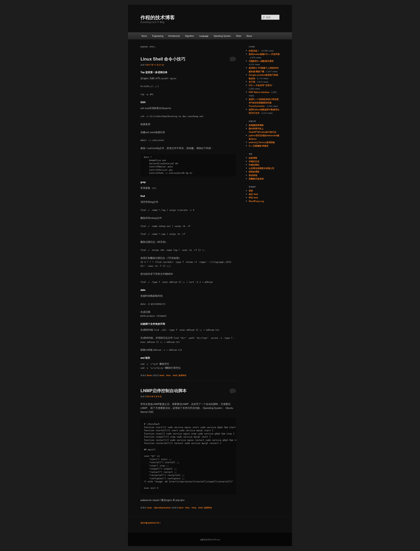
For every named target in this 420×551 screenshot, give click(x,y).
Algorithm (189, 35)
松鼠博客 (253, 157)
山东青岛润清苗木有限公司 (261, 168)
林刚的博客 (254, 171)
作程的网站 (254, 164)
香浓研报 (253, 175)
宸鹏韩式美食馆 (256, 178)
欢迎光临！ (254, 50)
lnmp (194, 507)
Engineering (157, 35)
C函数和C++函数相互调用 (261, 60)
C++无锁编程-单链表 (258, 145)
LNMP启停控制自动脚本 (163, 390)
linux (168, 375)
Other (238, 35)
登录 (251, 190)
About (249, 35)
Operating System (222, 35)
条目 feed (253, 194)
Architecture (174, 35)
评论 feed (253, 197)
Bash (149, 375)
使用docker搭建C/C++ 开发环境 (264, 54)
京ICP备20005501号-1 (150, 522)
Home (144, 35)
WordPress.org (256, 201)
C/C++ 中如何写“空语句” (261, 85)
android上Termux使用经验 (262, 142)
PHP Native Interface (259, 92)
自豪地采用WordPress (210, 539)
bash (162, 375)
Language (203, 35)
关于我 (252, 81)
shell (175, 375)
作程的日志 (254, 161)
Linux (149, 507)
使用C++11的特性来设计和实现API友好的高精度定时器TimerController (264, 103)
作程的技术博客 (157, 17)
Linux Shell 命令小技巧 (162, 59)
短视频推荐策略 (256, 125)
